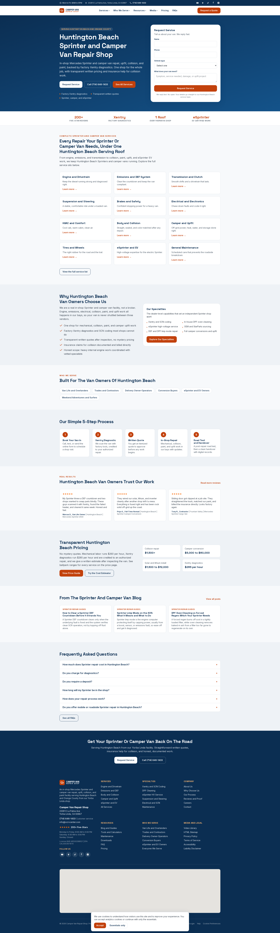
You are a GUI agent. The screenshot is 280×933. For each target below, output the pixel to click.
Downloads (106, 840)
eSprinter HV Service (152, 794)
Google (191, 923)
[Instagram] (218, 3)
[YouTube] (197, 3)
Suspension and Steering (154, 799)
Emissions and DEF (110, 790)
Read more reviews (210, 483)
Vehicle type (159, 61)
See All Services (124, 84)
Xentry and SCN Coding (153, 786)
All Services (106, 807)
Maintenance (148, 807)
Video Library (190, 828)
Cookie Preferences (211, 923)
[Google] (203, 3)
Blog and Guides (109, 828)
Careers (187, 803)
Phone (157, 50)
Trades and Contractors (106, 390)
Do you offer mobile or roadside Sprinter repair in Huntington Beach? (140, 707)
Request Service (70, 84)
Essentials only (117, 925)
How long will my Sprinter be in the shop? (140, 690)
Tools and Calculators (111, 832)
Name (156, 39)
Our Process (190, 794)
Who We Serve (121, 10)
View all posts (213, 599)
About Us (188, 786)
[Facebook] (213, 3)
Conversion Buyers (167, 390)
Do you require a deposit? (140, 681)
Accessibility (190, 844)
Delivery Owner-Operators (138, 390)
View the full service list (75, 271)
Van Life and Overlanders (75, 390)
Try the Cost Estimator (99, 573)
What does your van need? (165, 71)
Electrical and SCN (151, 803)
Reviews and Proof (193, 799)
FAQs (174, 10)
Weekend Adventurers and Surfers (79, 397)
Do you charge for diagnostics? (140, 673)
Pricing (165, 10)
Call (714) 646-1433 (97, 84)
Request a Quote (209, 10)
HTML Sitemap (191, 832)
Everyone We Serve (152, 848)
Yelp (199, 923)
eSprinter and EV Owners (196, 390)
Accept (100, 925)
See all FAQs (69, 718)
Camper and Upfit (109, 799)
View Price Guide (71, 573)
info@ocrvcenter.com (70, 822)
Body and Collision (110, 794)
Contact (187, 807)
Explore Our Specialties (161, 339)
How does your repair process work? (140, 698)
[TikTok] (208, 3)
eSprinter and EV (109, 803)
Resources (140, 10)
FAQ (103, 844)
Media (154, 10)
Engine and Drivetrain (111, 786)
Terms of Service (192, 840)
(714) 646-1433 (139, 3)
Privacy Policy (190, 836)
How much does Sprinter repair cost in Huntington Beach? (140, 664)
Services (104, 10)
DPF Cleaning (148, 790)
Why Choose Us (191, 790)
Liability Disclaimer (192, 848)
